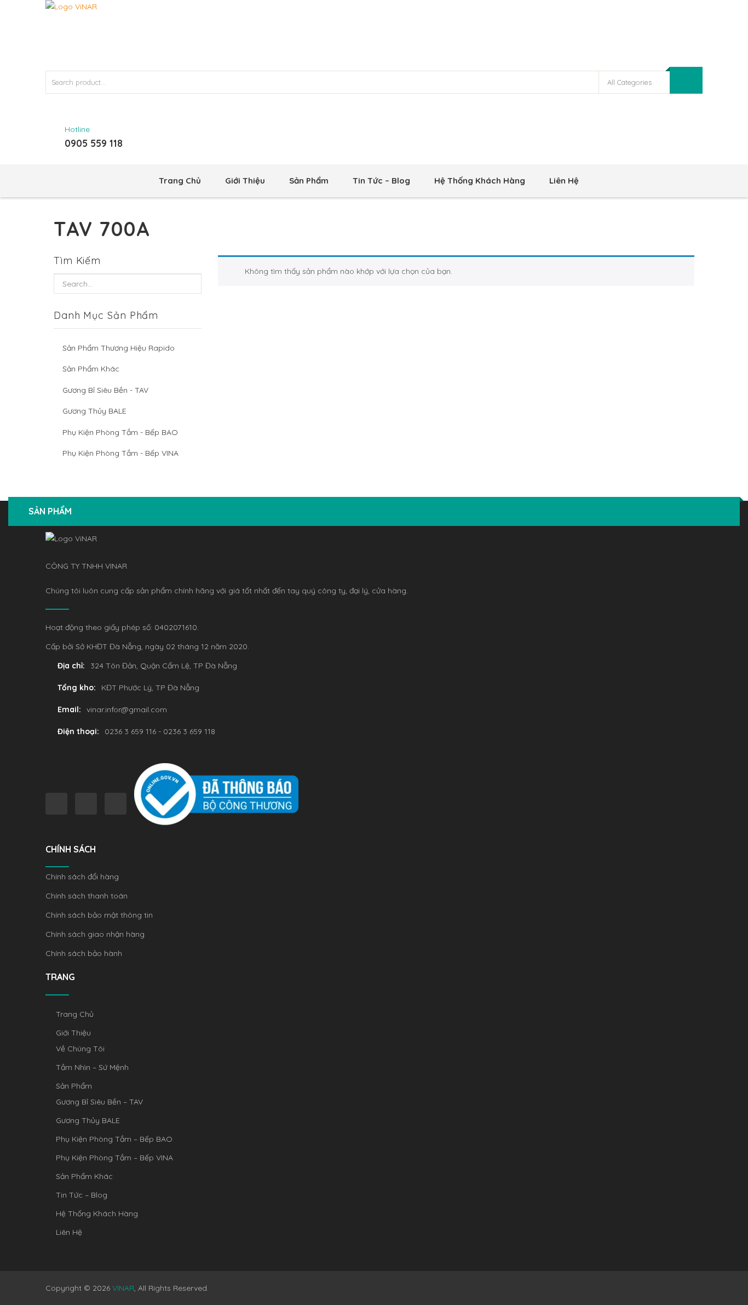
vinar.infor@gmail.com (127, 709)
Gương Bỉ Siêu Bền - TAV (105, 390)
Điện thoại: (78, 731)
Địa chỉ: (71, 666)
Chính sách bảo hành (83, 953)
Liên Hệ (564, 180)
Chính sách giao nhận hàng (95, 934)
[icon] (56, 804)
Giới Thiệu (245, 180)
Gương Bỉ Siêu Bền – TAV (99, 1102)
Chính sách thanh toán (86, 896)
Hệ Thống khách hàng (479, 180)
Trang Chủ (180, 180)
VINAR (123, 1288)
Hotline (77, 129)
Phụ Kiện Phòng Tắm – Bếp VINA (114, 1158)
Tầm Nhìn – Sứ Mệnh (92, 1067)
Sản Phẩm (309, 180)
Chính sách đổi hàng (82, 877)
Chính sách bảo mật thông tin (99, 915)
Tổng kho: (76, 687)
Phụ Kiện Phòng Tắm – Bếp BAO (114, 1139)
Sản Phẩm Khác (90, 369)
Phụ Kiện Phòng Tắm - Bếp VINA (120, 453)
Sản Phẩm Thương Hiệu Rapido (118, 348)
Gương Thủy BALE (94, 411)
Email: (69, 709)
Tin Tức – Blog (381, 180)
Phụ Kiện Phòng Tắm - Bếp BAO (120, 432)
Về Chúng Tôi (80, 1049)
